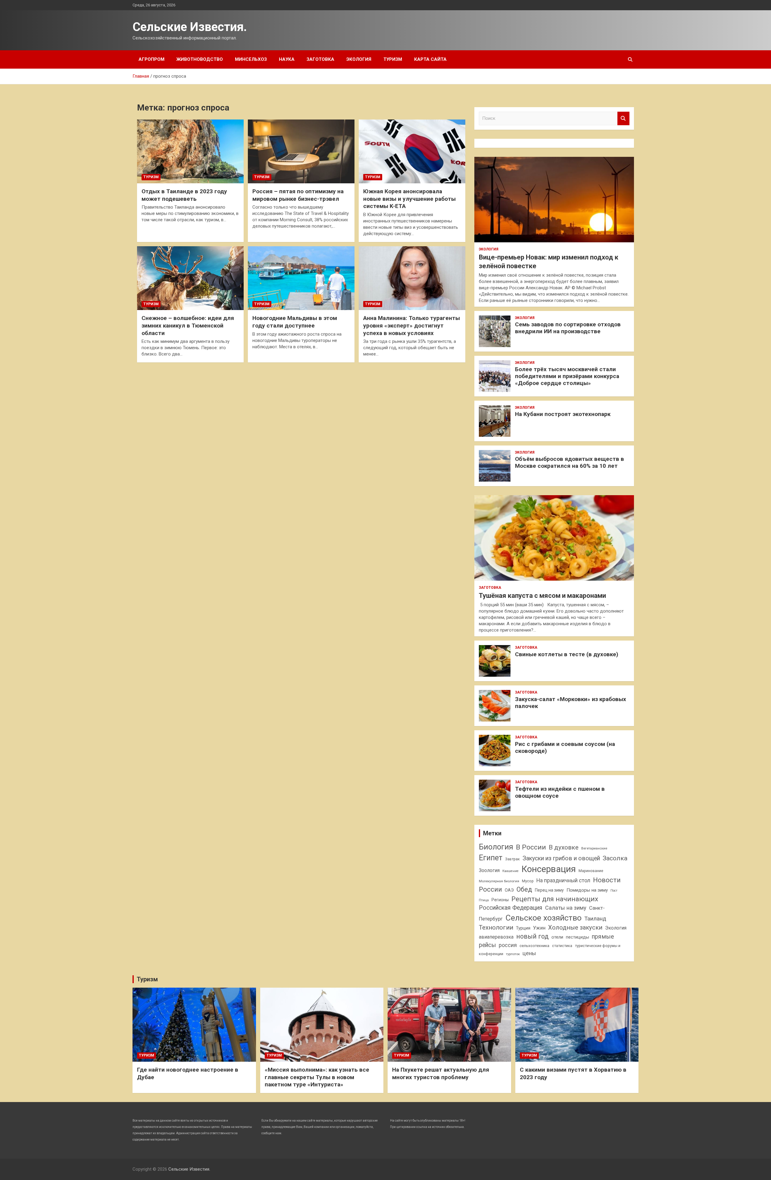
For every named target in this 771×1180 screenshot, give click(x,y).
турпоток (513, 954)
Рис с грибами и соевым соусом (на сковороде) (565, 747)
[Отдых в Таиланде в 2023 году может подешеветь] (190, 151)
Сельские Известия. (190, 27)
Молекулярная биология (499, 881)
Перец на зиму (549, 890)
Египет (490, 857)
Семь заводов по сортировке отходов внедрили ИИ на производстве (568, 328)
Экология (358, 59)
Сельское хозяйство (543, 917)
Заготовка (320, 59)
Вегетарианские (594, 848)
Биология (496, 846)
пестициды (577, 937)
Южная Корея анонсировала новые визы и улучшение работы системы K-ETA (409, 199)
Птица (484, 900)
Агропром (151, 59)
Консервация (548, 869)
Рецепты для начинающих (554, 899)
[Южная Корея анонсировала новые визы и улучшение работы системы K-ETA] (412, 151)
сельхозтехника (534, 945)
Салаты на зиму (565, 908)
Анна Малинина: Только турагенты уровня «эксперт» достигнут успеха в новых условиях (411, 325)
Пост (613, 891)
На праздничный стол (563, 880)
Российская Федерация (510, 907)
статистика (562, 945)
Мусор (528, 881)
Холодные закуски (575, 927)
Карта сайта (430, 59)
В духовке (564, 847)
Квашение (510, 871)
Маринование (591, 870)
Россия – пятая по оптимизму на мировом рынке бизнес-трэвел (298, 195)
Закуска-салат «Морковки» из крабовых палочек (570, 703)
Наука (287, 59)
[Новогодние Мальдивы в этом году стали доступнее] (301, 278)
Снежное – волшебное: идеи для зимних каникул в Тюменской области (188, 325)
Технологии (496, 927)
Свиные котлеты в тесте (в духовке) (566, 654)
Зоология (489, 870)
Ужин (539, 928)
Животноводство (199, 59)
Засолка (615, 858)
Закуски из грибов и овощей (561, 858)
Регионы (500, 899)
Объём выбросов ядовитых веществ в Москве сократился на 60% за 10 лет (569, 462)
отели (557, 937)
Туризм (392, 59)
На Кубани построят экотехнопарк (562, 414)
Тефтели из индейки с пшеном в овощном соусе (560, 792)
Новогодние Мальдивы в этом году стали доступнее (294, 322)
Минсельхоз (251, 59)
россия (508, 945)
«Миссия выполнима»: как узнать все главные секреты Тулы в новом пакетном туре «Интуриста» (317, 1077)
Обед (524, 889)
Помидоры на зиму (587, 890)
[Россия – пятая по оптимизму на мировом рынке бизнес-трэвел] (301, 151)
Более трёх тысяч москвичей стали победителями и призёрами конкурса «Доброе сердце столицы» (567, 376)
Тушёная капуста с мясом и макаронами (542, 595)
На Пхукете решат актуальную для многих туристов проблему (440, 1073)
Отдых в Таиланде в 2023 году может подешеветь (184, 195)
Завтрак (512, 859)
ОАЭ (509, 890)
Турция (523, 928)
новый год (532, 936)
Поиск (623, 118)
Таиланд (595, 918)
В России (531, 847)
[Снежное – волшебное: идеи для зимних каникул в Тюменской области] (190, 278)
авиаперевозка (496, 937)
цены (529, 953)
